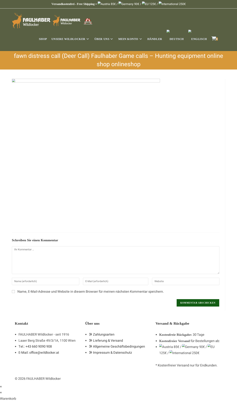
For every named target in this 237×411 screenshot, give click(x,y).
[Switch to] (175, 39)
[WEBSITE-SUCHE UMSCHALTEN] (224, 39)
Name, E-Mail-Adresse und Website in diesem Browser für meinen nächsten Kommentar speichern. (90, 291)
